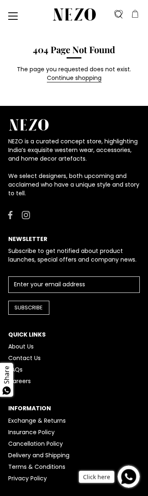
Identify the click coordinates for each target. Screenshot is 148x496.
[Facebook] (10, 214)
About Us (21, 346)
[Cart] (135, 14)
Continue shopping (74, 78)
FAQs (15, 369)
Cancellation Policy (35, 444)
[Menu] (13, 16)
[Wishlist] (118, 14)
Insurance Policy (31, 432)
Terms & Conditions (36, 467)
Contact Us (24, 358)
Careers (19, 381)
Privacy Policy (27, 478)
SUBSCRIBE (28, 307)
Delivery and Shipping (38, 455)
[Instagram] (26, 214)
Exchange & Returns (37, 420)
